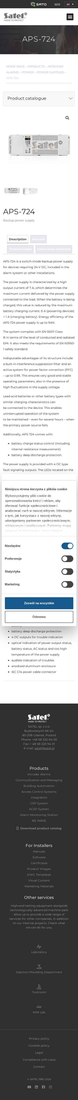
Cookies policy (39, 1045)
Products (36, 66)
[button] (70, 4)
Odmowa (39, 616)
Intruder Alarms (39, 774)
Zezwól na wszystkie (39, 603)
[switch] (67, 558)
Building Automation (39, 786)
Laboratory (39, 952)
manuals (38, 239)
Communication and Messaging (39, 780)
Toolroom (39, 992)
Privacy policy (39, 1038)
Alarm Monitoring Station (39, 815)
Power (28, 72)
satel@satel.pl (44, 748)
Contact (39, 1067)
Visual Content (39, 880)
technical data (20, 249)
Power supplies (50, 72)
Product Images (39, 869)
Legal (39, 1052)
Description (18, 239)
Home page (15, 66)
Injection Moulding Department (39, 972)
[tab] (17, 239)
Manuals (39, 851)
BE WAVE (39, 821)
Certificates (39, 863)
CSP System (39, 803)
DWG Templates (39, 875)
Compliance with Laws (39, 1060)
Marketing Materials (39, 886)
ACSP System (39, 809)
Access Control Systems (39, 792)
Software (39, 857)
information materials (53, 249)
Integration (39, 797)
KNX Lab (39, 1012)
